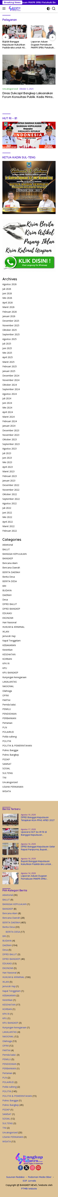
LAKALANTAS (9, 681)
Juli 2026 (6, 288)
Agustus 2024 (9, 393)
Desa (5, 599)
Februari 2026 (9, 311)
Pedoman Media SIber (40, 1177)
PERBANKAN (9, 718)
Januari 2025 (8, 371)
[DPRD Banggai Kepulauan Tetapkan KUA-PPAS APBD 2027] (10, 820)
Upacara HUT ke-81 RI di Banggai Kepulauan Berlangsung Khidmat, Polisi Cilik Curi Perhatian (38, 833)
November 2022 (10, 489)
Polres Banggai (10, 750)
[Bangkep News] (14, 8)
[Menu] (4, 8)
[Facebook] (20, 1168)
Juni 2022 (7, 512)
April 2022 (7, 521)
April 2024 (7, 412)
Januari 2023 (8, 480)
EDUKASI (7, 613)
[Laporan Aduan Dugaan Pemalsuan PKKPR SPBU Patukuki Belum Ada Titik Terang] (43, 32)
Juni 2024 (7, 402)
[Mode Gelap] (48, 8)
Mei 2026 (7, 297)
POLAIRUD (8, 731)
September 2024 (11, 389)
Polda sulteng (9, 736)
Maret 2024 (8, 416)
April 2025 (7, 357)
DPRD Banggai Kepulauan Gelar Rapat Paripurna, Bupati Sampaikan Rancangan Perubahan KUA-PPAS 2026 (38, 848)
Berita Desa (8, 576)
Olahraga (7, 690)
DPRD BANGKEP (11, 608)
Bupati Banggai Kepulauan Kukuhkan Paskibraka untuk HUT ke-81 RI (14, 44)
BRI (4, 585)
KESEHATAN (8, 654)
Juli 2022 (6, 507)
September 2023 (11, 444)
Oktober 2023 (9, 439)
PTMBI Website (29, 1188)
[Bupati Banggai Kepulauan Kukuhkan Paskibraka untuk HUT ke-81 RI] (14, 32)
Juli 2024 (6, 398)
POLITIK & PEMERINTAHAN (17, 745)
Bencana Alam (10, 563)
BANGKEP (7, 558)
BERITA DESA (9, 581)
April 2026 (7, 302)
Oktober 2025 (9, 329)
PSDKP (6, 759)
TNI (4, 777)
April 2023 (7, 466)
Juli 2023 (6, 453)
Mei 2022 (7, 517)
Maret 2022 (8, 526)
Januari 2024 (8, 425)
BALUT (6, 549)
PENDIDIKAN (9, 713)
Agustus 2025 (9, 339)
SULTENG (7, 773)
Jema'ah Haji (8, 636)
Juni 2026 (7, 293)
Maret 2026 (8, 307)
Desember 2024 (10, 375)
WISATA (6, 791)
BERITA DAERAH (11, 572)
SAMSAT (6, 763)
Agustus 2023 (9, 448)
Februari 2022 (9, 530)
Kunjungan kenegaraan (14, 677)
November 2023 (10, 434)
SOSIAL (6, 768)
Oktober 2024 (9, 384)
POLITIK (6, 741)
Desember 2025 (10, 320)
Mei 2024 (7, 407)
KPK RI (6, 663)
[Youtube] (38, 1168)
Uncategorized (10, 88)
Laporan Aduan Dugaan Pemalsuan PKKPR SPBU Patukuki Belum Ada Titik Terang (42, 44)
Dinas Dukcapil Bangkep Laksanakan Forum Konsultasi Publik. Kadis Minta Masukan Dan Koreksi (27, 97)
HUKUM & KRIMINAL (13, 626)
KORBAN (7, 658)
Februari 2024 (9, 421)
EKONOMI (7, 617)
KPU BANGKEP (10, 672)
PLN (4, 727)
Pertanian (7, 722)
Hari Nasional (9, 622)
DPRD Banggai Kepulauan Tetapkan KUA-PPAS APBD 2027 (38, 819)
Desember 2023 (10, 430)
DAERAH (6, 595)
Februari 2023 (9, 476)
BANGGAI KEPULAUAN (14, 553)
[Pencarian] (54, 8)
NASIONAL (8, 686)
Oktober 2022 (9, 494)
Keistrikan (7, 649)
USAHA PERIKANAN (12, 786)
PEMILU (6, 709)
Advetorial (7, 544)
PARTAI (6, 700)
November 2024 (10, 380)
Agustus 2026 (9, 284)
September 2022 (11, 498)
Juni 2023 (7, 457)
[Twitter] (26, 1168)
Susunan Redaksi (15, 1177)
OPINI (5, 695)
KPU (4, 668)
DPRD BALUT (9, 604)
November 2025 (10, 325)
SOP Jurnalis (29, 1180)
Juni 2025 (7, 348)
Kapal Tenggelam (11, 640)
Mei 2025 (7, 352)
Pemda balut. (9, 704)
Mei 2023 (7, 462)
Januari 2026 (8, 316)
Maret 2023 (8, 471)
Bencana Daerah (11, 567)
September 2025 (11, 334)
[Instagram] (32, 1168)
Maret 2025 (8, 361)
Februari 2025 (9, 366)
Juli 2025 (6, 343)
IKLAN (5, 631)
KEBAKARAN (9, 645)
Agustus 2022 (9, 503)
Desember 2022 (10, 485)
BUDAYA (7, 590)
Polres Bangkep (10, 754)
